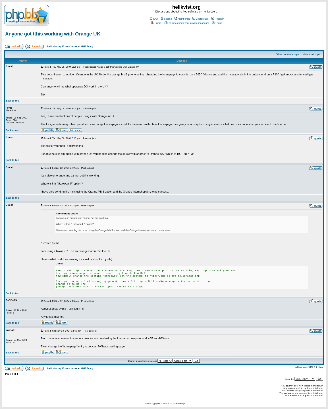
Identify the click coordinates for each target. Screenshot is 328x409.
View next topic (312, 54)
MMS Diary (87, 46)
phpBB (157, 403)
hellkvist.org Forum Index (62, 46)
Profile (158, 23)
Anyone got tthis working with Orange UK (52, 34)
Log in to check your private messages (188, 23)
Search (168, 18)
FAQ (155, 18)
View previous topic (288, 54)
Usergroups (202, 18)
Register (219, 18)
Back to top (12, 100)
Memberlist (184, 18)
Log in (219, 23)
